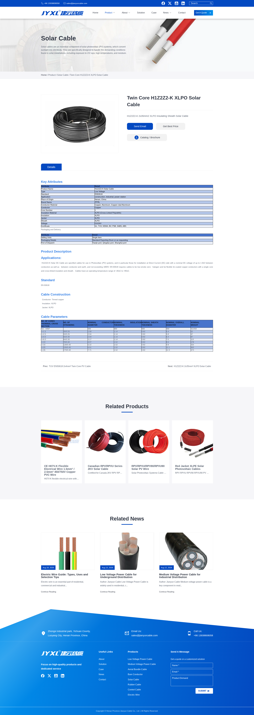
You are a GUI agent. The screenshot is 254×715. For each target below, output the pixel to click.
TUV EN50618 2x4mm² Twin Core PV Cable (70, 366)
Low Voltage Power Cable (140, 659)
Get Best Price (170, 126)
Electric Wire (134, 695)
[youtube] (176, 3)
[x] (170, 3)
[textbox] (201, 3)
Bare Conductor (135, 674)
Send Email (140, 126)
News (166, 13)
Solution (141, 13)
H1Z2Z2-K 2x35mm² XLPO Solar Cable (192, 366)
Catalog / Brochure (150, 137)
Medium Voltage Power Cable (142, 664)
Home (95, 13)
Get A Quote (201, 13)
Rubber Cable (134, 684)
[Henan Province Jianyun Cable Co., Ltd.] (62, 12)
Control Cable (134, 689)
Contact (181, 13)
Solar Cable (62, 75)
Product (108, 13)
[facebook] (163, 3)
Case (154, 13)
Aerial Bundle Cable (137, 669)
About (124, 13)
